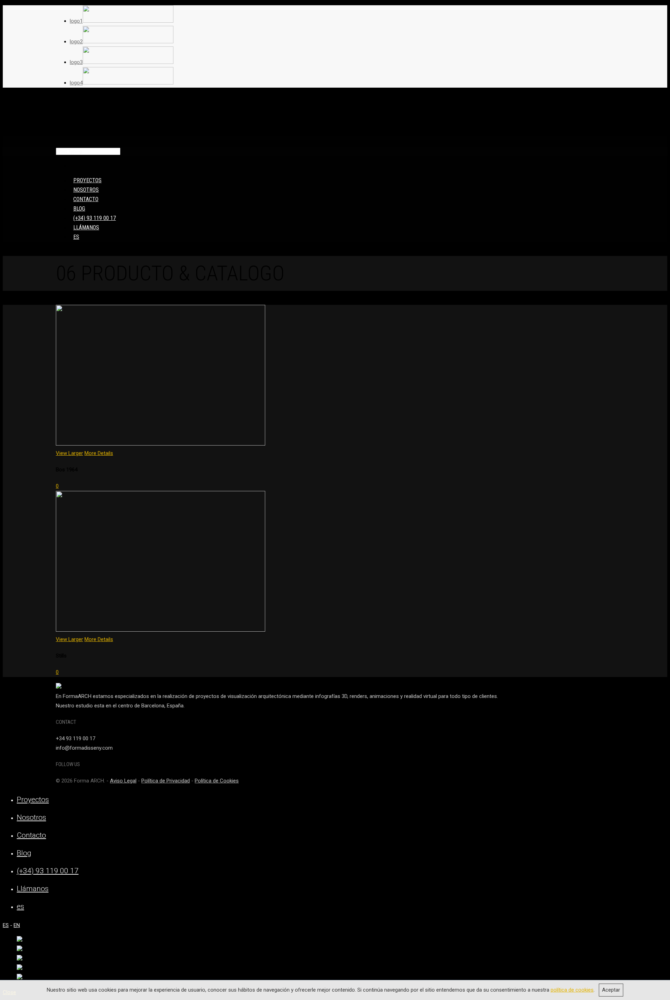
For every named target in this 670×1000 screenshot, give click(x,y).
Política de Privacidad (165, 781)
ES (6, 925)
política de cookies (572, 990)
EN (17, 925)
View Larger (69, 453)
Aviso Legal (123, 781)
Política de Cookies (217, 781)
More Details (98, 453)
